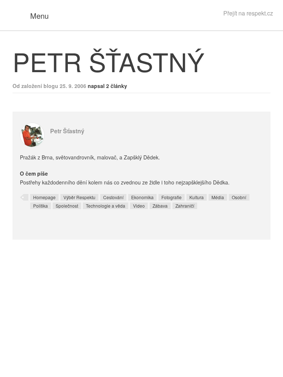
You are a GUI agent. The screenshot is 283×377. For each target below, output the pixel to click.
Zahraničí (184, 205)
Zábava (160, 205)
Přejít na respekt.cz (248, 13)
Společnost (67, 205)
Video (139, 205)
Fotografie (171, 197)
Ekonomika (142, 197)
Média (218, 197)
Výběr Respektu (79, 197)
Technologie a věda (105, 205)
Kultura (196, 197)
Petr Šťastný (67, 131)
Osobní (239, 197)
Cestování (113, 197)
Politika (40, 205)
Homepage (44, 197)
